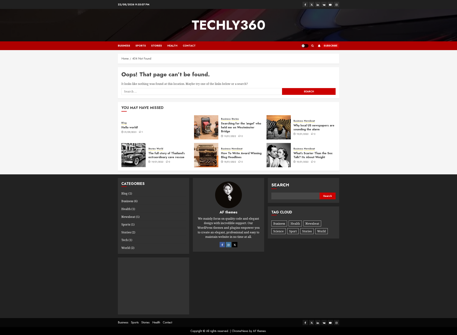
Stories (156, 45)
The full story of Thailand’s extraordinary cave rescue (166, 155)
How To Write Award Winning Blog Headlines (241, 155)
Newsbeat (309, 120)
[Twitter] (234, 244)
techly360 (228, 25)
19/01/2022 (230, 136)
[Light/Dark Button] (304, 46)
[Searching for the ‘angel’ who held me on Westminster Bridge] (206, 127)
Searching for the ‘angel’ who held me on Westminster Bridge (241, 127)
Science (278, 231)
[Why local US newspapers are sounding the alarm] (279, 127)
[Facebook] (222, 244)
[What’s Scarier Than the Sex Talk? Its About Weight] (279, 155)
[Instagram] (228, 244)
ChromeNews (240, 331)
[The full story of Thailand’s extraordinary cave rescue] (133, 155)
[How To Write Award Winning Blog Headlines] (206, 155)
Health (172, 45)
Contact (189, 45)
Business (124, 45)
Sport (293, 231)
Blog (124, 122)
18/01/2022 (230, 162)
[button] (312, 45)
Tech (124, 240)
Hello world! (129, 127)
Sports (140, 45)
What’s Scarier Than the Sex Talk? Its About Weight (313, 155)
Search (280, 185)
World (160, 148)
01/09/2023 (130, 132)
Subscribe (330, 45)
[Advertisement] (153, 286)
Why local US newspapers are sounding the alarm (313, 127)
